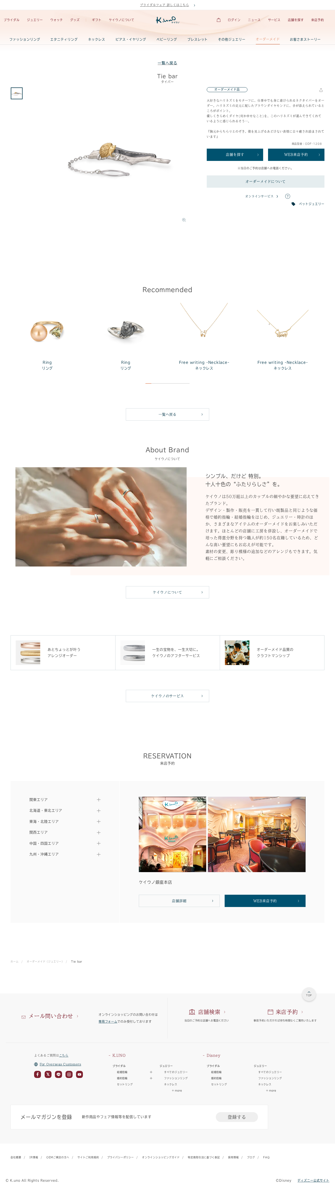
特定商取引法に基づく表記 (204, 1157)
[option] (118, 156)
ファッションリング (24, 39)
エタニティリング (64, 39)
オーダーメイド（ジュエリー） (45, 961)
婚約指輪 (216, 1078)
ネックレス (96, 39)
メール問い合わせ (50, 1016)
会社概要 (16, 1157)
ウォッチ (56, 19)
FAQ (266, 1157)
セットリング (125, 1084)
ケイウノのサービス (167, 696)
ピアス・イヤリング (131, 39)
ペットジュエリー (311, 203)
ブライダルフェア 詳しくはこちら (164, 4)
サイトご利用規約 (88, 1157)
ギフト (97, 19)
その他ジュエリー (231, 39)
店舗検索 (209, 1012)
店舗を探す (296, 19)
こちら (63, 1055)
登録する (237, 1117)
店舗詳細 (179, 901)
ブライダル (12, 19)
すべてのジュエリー (176, 1072)
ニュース (254, 19)
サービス (274, 19)
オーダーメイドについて (265, 181)
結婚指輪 (216, 1072)
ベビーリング (166, 39)
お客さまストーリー (305, 39)
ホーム (15, 961)
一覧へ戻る (167, 63)
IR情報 (33, 1157)
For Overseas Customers (60, 1064)
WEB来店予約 (296, 154)
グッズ (75, 19)
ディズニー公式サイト (313, 1180)
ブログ (251, 1157)
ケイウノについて (121, 19)
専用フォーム (108, 1021)
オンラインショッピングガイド (161, 1157)
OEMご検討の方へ (58, 1157)
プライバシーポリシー (120, 1157)
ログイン (234, 19)
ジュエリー (35, 19)
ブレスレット (197, 39)
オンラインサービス (259, 196)
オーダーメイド (268, 39)
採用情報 (233, 1157)
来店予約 (317, 19)
